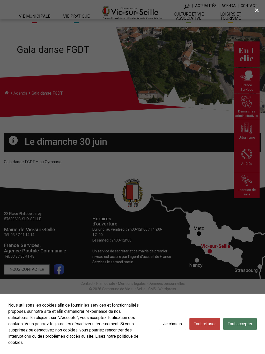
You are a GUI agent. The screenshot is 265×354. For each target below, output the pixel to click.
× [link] (257, 10)
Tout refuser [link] (205, 323)
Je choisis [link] (172, 323)
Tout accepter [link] (240, 323)
